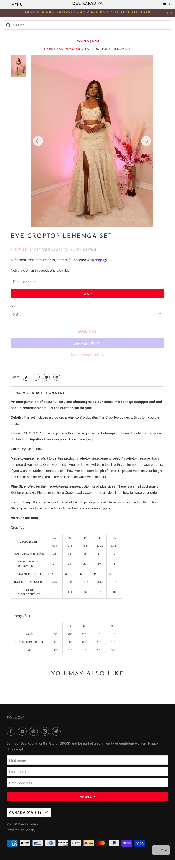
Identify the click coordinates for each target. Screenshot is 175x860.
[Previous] (38, 141)
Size (14, 306)
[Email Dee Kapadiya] (57, 731)
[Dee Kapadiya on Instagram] (46, 731)
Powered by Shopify (21, 830)
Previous (82, 41)
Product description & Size (40, 392)
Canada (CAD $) (25, 812)
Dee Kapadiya (28, 824)
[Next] (146, 141)
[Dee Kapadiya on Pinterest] (34, 731)
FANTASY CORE (69, 49)
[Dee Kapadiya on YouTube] (23, 731)
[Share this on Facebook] (36, 377)
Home (48, 49)
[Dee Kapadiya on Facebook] (12, 731)
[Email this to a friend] (56, 377)
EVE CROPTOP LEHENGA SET (61, 236)
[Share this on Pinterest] (46, 377)
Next (95, 41)
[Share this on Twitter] (25, 377)
